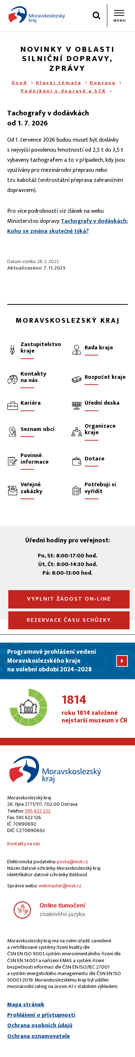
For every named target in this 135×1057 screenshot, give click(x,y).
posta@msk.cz (72, 862)
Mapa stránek (25, 1005)
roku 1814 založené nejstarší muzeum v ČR (94, 709)
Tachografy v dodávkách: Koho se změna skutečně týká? (67, 226)
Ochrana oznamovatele (38, 1036)
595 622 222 (37, 811)
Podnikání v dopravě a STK (63, 91)
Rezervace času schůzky (69, 620)
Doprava (103, 83)
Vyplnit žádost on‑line (69, 599)
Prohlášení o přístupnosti (41, 1015)
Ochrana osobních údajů (39, 1025)
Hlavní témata (58, 83)
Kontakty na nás (23, 844)
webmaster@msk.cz (60, 886)
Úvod (19, 83)
